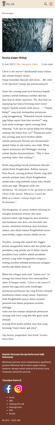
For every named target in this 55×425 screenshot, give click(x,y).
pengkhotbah (21, 335)
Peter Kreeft (33, 335)
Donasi (12, 414)
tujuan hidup (7, 339)
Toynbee (43, 335)
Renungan (8, 13)
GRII (11, 401)
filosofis (10, 335)
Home (11, 397)
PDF (11, 410)
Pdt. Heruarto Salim (27, 64)
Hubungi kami (15, 407)
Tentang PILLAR (16, 404)
